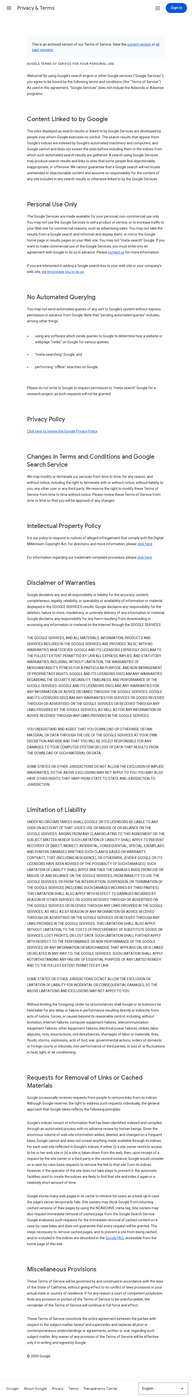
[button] (9, 8)
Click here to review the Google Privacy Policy (62, 431)
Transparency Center (101, 1388)
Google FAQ (115, 1238)
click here (145, 544)
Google (12, 1388)
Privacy (58, 1388)
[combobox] (163, 1389)
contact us (116, 252)
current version (139, 44)
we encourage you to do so (63, 272)
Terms (73, 1388)
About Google (35, 1388)
